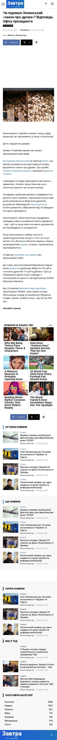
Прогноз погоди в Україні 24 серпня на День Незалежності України (36, 470)
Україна (7, 170)
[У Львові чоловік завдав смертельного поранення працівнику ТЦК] (10, 651)
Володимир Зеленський (16, 160)
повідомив (17, 170)
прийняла (40, 288)
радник (28, 170)
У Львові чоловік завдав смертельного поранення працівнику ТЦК (34, 652)
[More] (36, 42)
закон (45, 160)
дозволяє (14, 268)
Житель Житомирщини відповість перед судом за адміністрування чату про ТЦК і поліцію (36, 683)
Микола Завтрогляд (17, 35)
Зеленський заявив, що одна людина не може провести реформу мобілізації (35, 485)
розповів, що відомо (26, 254)
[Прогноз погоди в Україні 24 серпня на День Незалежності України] (10, 469)
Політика (8, 26)
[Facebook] (46, 4)
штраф (23, 244)
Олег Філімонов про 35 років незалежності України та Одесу (35, 454)
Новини (23, 432)
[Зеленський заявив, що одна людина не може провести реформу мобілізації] (10, 484)
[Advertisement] (28, 65)
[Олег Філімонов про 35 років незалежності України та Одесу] (10, 454)
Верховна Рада (27, 288)
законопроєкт (37, 204)
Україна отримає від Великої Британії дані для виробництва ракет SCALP (36, 438)
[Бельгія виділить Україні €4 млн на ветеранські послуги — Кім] (10, 666)
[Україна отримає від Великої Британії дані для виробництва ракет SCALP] (10, 437)
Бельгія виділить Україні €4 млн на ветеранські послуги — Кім (37, 665)
